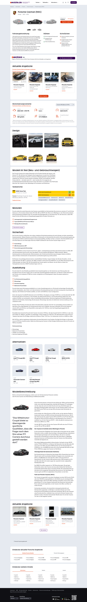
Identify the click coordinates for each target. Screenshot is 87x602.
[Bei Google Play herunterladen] (65, 599)
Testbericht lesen (16, 200)
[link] (66, 2)
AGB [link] (17, 590)
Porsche (23, 6)
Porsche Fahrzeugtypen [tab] (59, 553)
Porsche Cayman (30, 6)
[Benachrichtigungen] (63, 2)
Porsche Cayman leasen (18, 71)
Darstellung (22, 596)
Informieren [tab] (22, 570)
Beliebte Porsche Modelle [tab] (28, 553)
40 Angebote (70, 18)
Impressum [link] (12, 590)
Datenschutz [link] (35, 590)
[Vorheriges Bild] (24, 21)
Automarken (18, 6)
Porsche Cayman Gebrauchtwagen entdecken (23, 69)
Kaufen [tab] (43, 570)
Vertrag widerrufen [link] (23, 590)
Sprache (12, 596)
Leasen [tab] (64, 570)
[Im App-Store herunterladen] (56, 599)
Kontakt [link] (30, 590)
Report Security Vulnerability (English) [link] (18, 592)
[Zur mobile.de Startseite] (21, 2)
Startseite (12, 6)
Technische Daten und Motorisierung (21, 105)
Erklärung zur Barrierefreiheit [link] (58, 590)
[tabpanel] (43, 558)
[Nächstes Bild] (45, 21)
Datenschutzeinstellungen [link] (45, 590)
